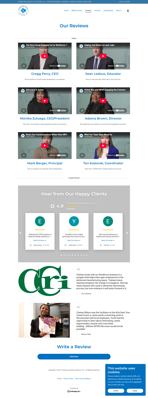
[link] (23, 10)
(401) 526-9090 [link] (124, 2)
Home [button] (59, 379)
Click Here (74, 357)
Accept (135, 391)
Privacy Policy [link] (68, 379)
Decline (116, 391)
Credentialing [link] (108, 10)
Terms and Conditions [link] (83, 379)
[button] (119, 10)
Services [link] (97, 10)
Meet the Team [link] (77, 10)
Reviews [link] (88, 10)
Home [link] (66, 10)
